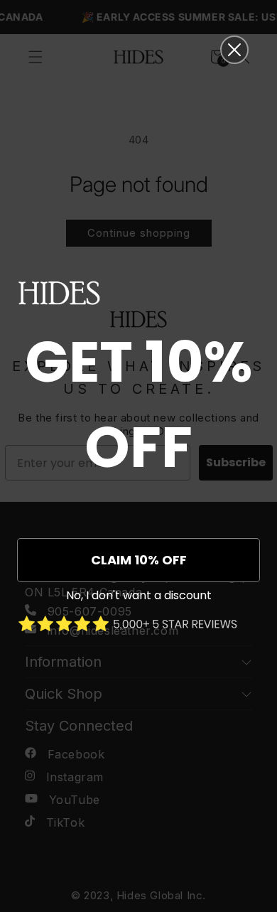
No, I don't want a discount (139, 595)
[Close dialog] (234, 50)
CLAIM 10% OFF (139, 560)
